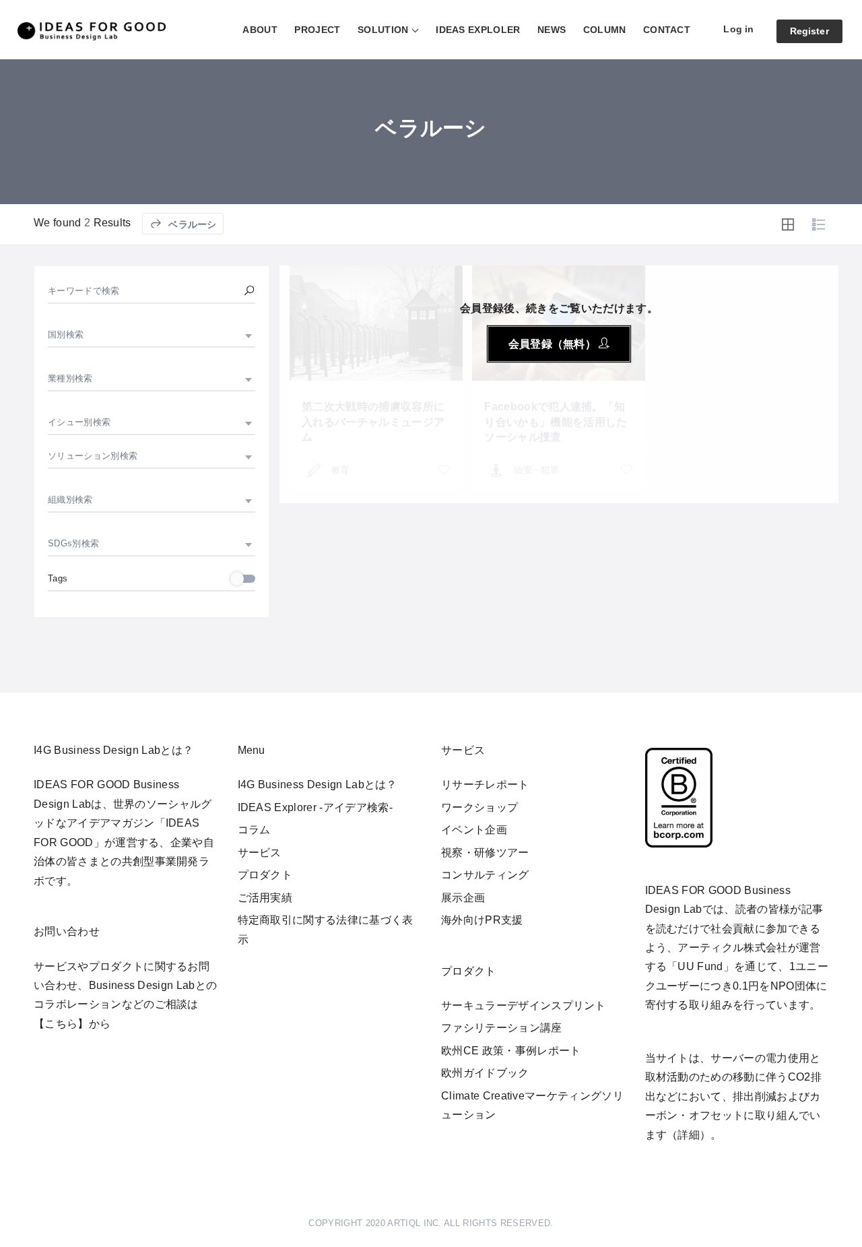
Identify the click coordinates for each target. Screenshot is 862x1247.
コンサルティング (485, 875)
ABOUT (259, 29)
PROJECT (317, 29)
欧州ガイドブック (485, 1073)
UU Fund (700, 966)
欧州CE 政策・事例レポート (511, 1050)
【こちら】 (61, 1023)
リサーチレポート (485, 784)
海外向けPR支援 (482, 920)
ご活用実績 (265, 897)
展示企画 (463, 897)
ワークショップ (479, 807)
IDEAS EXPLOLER (478, 29)
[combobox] (151, 335)
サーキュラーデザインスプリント (523, 1005)
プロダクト (265, 875)
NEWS (551, 29)
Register (809, 31)
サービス (259, 852)
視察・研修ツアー (485, 852)
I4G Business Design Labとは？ (317, 784)
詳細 (688, 1135)
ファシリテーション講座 (501, 1027)
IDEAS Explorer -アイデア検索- (315, 807)
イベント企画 (474, 829)
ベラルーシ (191, 224)
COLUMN (604, 29)
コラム (254, 829)
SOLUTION (383, 29)
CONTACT (666, 29)
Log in (738, 29)
